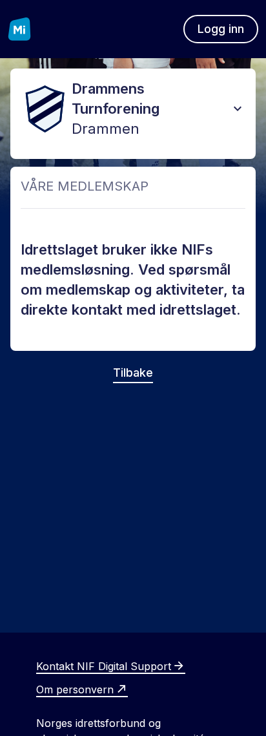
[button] (237, 108)
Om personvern (75, 689)
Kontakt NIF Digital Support (103, 666)
